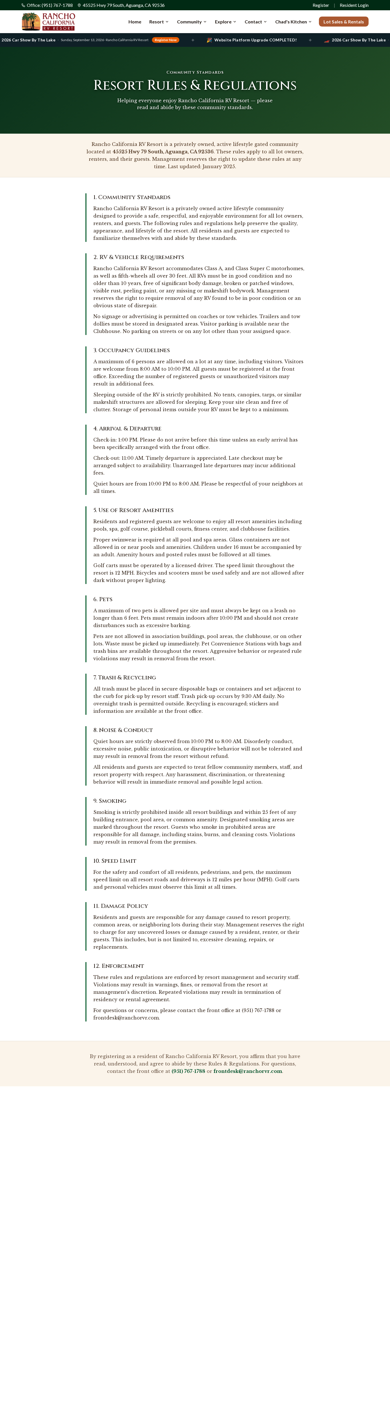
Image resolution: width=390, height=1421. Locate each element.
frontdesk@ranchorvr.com (248, 1071)
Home (134, 21)
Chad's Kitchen (291, 21)
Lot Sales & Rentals (343, 21)
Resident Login (354, 5)
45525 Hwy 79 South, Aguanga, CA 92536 (124, 5)
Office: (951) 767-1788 (50, 5)
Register (321, 5)
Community (189, 21)
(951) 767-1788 (188, 1071)
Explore (223, 21)
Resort (156, 21)
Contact (253, 21)
